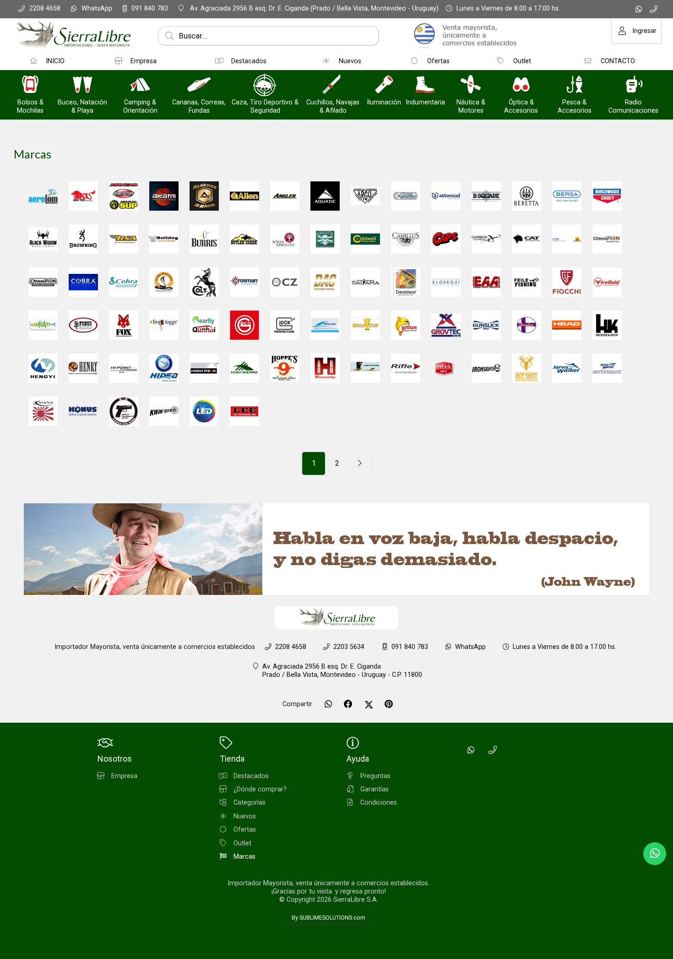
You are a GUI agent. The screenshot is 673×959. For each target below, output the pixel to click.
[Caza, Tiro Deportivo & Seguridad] (265, 85)
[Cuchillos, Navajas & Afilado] (333, 85)
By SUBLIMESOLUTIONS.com (328, 918)
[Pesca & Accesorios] (574, 85)
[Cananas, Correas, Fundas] (199, 85)
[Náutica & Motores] (470, 85)
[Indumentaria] (425, 85)
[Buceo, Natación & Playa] (82, 85)
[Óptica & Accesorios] (521, 85)
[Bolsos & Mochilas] (30, 85)
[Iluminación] (384, 85)
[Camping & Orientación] (140, 85)
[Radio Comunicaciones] (633, 85)
